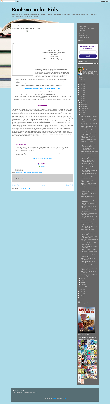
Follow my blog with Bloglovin (85, 303)
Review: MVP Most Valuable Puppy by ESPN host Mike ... (89, 237)
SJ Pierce (23, 172)
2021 (81, 94)
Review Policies (83, 35)
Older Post (69, 185)
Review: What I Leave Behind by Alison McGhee (88, 127)
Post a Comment (20, 178)
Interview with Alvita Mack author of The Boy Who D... (89, 214)
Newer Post (16, 185)
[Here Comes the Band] (89, 349)
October (83, 106)
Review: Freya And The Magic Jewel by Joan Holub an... (89, 269)
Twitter (50, 158)
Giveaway (18, 172)
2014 (81, 295)
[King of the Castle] (83, 374)
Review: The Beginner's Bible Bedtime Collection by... (87, 220)
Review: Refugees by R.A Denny (88, 249)
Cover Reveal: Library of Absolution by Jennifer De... (89, 255)
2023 (81, 90)
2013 (81, 297)
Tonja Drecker (88, 69)
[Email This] (16, 170)
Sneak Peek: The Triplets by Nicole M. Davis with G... (89, 200)
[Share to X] (19, 170)
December (83, 102)
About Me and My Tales (84, 37)
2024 (81, 88)
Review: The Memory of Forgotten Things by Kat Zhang (88, 184)
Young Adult (82, 32)
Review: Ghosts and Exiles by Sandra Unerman (88, 262)
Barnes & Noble (45, 88)
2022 (81, 92)
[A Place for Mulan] (80, 359)
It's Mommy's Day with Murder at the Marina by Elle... (89, 157)
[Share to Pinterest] (22, 170)
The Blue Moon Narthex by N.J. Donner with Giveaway (88, 149)
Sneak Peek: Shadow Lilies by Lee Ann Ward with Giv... (89, 217)
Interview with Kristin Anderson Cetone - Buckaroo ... (88, 190)
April (82, 280)
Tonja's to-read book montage (86, 339)
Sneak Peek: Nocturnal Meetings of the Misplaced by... (89, 117)
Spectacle (28, 172)
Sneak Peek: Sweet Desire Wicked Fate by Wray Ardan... (89, 275)
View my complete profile (84, 79)
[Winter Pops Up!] (89, 354)
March (82, 282)
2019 (81, 98)
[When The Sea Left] (96, 363)
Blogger (64, 398)
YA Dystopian (35, 172)
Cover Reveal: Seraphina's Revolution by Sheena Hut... (88, 164)
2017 (81, 289)
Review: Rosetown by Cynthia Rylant (89, 151)
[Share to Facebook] (21, 170)
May (82, 278)
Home (43, 185)
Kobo (58, 88)
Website (35, 158)
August (82, 110)
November (83, 104)
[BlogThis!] (18, 170)
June (82, 114)
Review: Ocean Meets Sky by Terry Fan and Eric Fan (89, 174)
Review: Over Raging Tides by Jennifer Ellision (88, 181)
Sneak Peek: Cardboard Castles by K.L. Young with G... (89, 130)
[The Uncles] (93, 369)
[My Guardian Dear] (83, 378)
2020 (81, 96)
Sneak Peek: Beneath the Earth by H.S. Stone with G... (89, 227)
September (83, 108)
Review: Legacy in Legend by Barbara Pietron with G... (87, 230)
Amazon (35, 88)
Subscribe (88, 56)
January (83, 286)
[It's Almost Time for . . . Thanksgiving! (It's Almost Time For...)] (89, 378)
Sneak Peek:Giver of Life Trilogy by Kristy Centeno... (89, 265)
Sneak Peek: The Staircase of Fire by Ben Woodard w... (89, 243)
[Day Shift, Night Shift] (96, 357)
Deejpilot (54, 398)
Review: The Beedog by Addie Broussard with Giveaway (88, 161)
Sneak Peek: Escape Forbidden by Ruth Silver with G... (89, 171)
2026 (81, 84)
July (82, 112)
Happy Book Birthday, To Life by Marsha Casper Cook (88, 137)
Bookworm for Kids (35, 10)
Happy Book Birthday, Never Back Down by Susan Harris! (88, 145)
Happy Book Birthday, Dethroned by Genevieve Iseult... (89, 177)
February (83, 284)
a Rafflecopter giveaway (42, 164)
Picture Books (82, 26)
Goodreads (28, 88)
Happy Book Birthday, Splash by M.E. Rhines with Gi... (88, 207)
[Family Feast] (96, 353)
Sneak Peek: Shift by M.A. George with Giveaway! (89, 247)
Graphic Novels (82, 33)
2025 (81, 86)
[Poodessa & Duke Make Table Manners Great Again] (80, 382)
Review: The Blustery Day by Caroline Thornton (87, 197)
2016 (81, 291)
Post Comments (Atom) (24, 188)
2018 (81, 100)
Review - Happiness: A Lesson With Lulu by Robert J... (89, 204)
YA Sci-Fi (41, 172)
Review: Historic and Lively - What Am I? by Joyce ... (89, 167)
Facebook (46, 158)
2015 (81, 293)
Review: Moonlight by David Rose (88, 139)
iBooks (53, 88)
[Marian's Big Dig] (80, 354)
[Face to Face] (89, 364)
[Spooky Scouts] (89, 372)
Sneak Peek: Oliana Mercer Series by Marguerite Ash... (89, 210)
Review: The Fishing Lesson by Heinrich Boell (88, 259)
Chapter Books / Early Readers (86, 28)
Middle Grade (82, 30)
